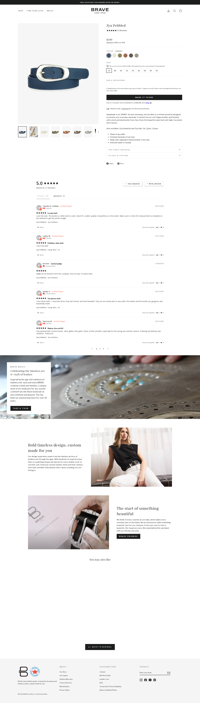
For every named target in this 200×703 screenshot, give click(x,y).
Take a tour (21, 408)
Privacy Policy (65, 690)
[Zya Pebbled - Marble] (22, 624)
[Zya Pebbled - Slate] (35, 624)
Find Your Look (35, 11)
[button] (157, 227)
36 (139, 71)
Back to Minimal (101, 647)
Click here (125, 109)
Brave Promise (128, 536)
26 (109, 71)
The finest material (119, 150)
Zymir (148, 128)
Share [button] (41, 227)
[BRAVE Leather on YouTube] (150, 680)
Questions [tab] (57, 196)
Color (114, 51)
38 (145, 71)
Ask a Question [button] (134, 184)
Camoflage (120, 55)
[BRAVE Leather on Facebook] (145, 680)
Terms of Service (66, 683)
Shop (20, 11)
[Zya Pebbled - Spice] (29, 624)
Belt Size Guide (105, 675)
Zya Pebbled (41, 222)
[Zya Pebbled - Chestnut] (32, 624)
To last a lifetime (118, 155)
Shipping (109, 42)
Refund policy (65, 686)
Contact (102, 672)
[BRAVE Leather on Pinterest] (154, 680)
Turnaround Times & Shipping (110, 686)
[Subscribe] (168, 672)
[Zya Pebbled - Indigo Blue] (19, 624)
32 (127, 71)
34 (133, 71)
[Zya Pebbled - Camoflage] (26, 624)
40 (151, 71)
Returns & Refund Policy (108, 690)
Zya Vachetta (125, 128)
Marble (114, 55)
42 (157, 71)
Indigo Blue (108, 55)
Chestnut (131, 55)
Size (108, 62)
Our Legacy (64, 675)
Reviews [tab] (41, 196)
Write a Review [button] (155, 184)
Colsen (155, 128)
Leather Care (104, 679)
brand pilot (43, 694)
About (50, 11)
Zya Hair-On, (140, 128)
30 (121, 71)
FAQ (101, 683)
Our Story (63, 672)
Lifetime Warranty (66, 679)
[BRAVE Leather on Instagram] (141, 680)
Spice (125, 55)
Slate (136, 55)
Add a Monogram (115, 80)
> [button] (108, 348)
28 (115, 71)
